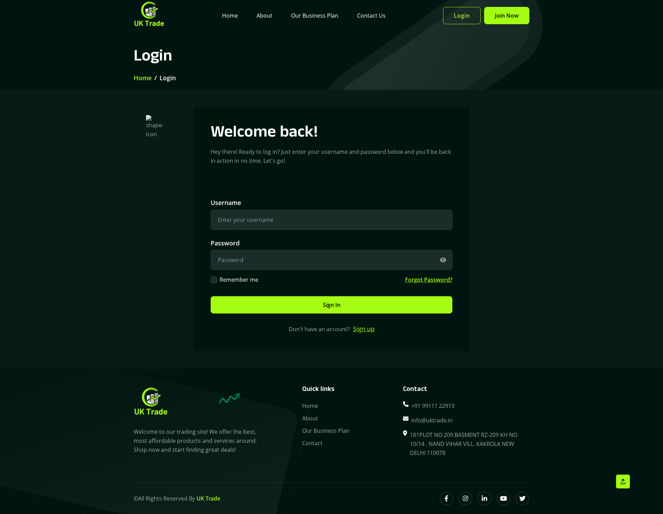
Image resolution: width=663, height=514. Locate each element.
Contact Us (371, 15)
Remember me (239, 279)
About (264, 15)
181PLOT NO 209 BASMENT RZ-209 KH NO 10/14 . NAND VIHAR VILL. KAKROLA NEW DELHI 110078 (463, 444)
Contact (312, 443)
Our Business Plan (314, 15)
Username (226, 202)
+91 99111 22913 (432, 406)
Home (230, 15)
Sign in (331, 305)
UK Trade (208, 498)
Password (225, 243)
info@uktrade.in (432, 420)
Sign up (364, 329)
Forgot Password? (428, 279)
